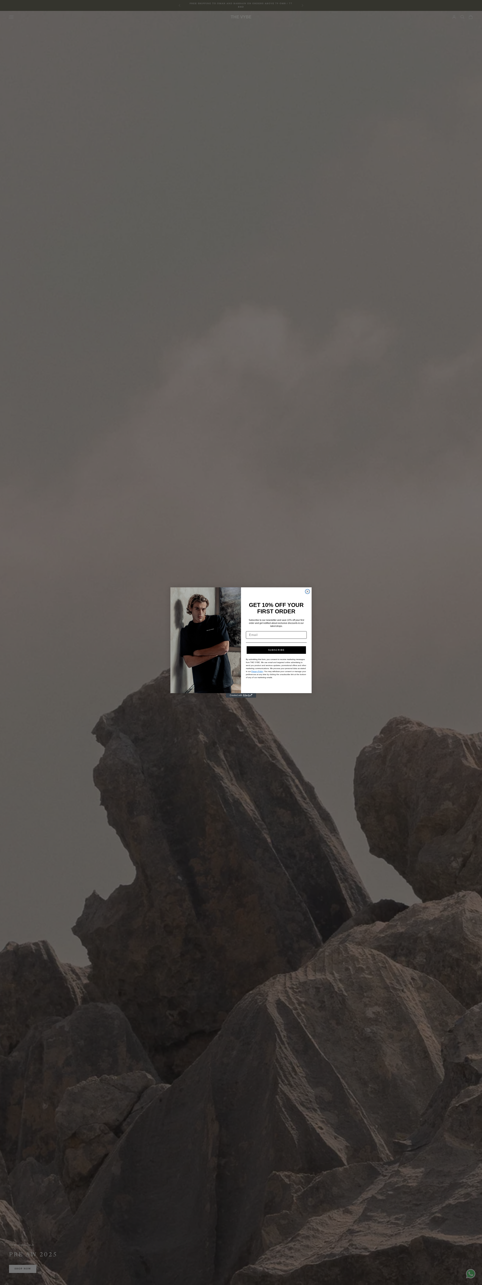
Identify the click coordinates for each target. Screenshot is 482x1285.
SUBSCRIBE (276, 650)
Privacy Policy (257, 671)
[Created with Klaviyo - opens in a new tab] (241, 695)
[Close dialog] (307, 591)
